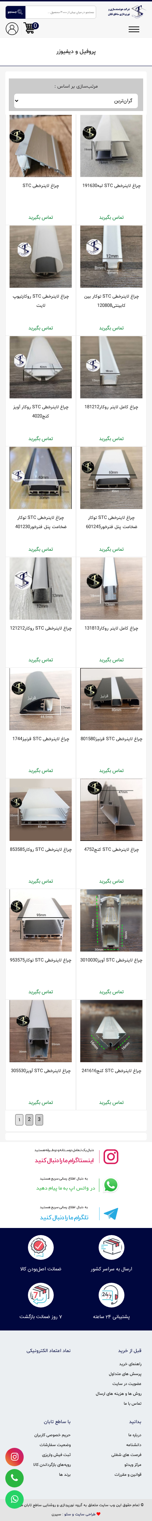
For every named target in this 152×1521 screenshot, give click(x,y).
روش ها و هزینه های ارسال (118, 1394)
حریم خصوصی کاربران (52, 1435)
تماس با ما (132, 1403)
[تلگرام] (76, 1214)
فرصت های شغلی (126, 1455)
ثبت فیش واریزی (56, 1455)
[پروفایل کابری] (12, 28)
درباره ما (134, 1435)
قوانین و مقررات (128, 1475)
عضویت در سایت (126, 1384)
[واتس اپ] (76, 1185)
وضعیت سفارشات (55, 1445)
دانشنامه (133, 1445)
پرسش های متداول (125, 1374)
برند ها (65, 1475)
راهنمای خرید (130, 1364)
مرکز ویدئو (132, 1465)
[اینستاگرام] (76, 1156)
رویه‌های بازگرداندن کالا (52, 1465)
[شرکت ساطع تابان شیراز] (127, 12)
